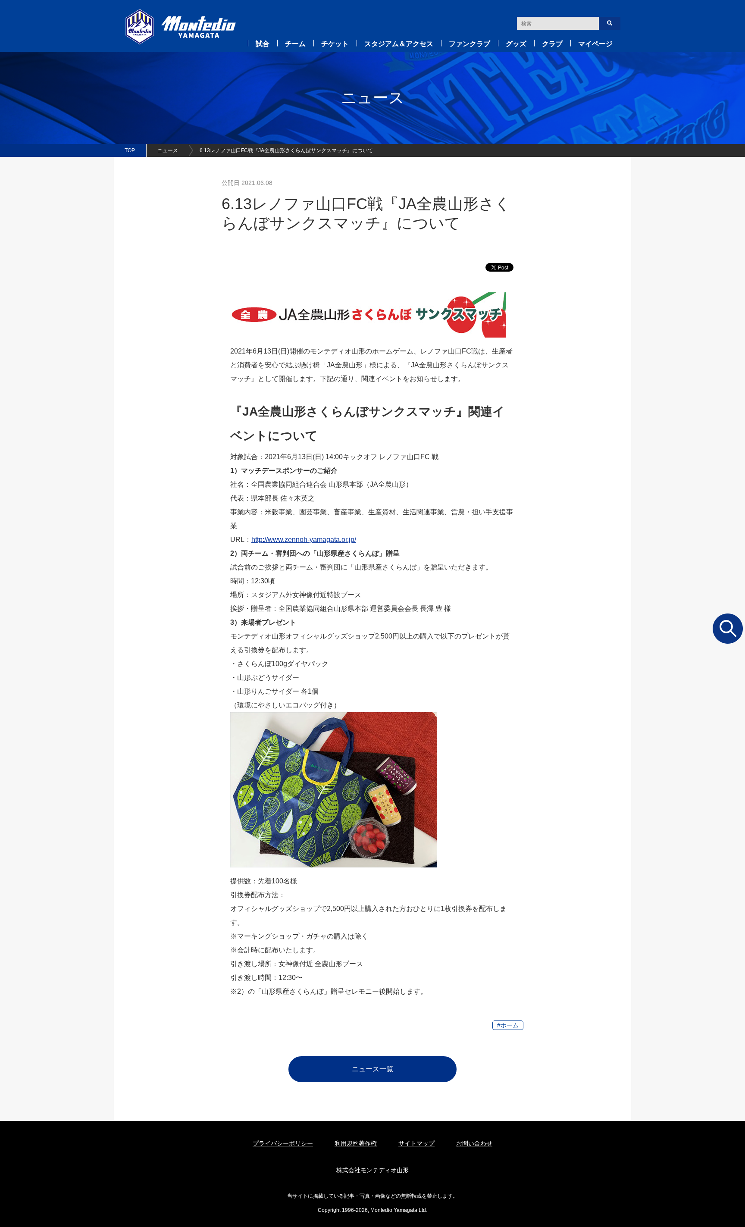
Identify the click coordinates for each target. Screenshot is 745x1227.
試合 (262, 43)
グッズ (516, 43)
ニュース (167, 150)
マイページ (595, 43)
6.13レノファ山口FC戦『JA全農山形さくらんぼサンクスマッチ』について (286, 150)
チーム (295, 43)
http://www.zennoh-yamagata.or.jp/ (303, 539)
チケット (335, 43)
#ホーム (508, 1025)
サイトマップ (416, 1143)
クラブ (552, 43)
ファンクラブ (469, 43)
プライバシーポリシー (283, 1143)
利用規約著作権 (356, 1143)
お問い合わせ (474, 1143)
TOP (130, 150)
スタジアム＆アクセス (398, 43)
